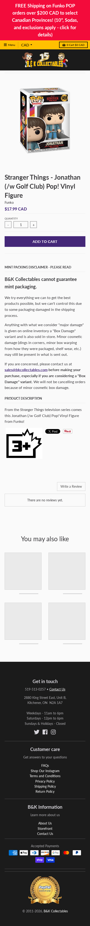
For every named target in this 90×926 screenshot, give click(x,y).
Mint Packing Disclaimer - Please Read (38, 267)
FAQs (45, 765)
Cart (75, 45)
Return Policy (45, 791)
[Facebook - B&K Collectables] (45, 732)
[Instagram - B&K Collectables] (53, 732)
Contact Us (57, 689)
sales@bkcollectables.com (26, 369)
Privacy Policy (45, 781)
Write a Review (71, 486)
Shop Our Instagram (45, 771)
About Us (45, 823)
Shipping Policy (45, 786)
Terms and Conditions (45, 776)
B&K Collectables (56, 911)
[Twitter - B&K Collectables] (36, 732)
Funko (9, 202)
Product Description (23, 398)
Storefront (45, 829)
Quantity (11, 218)
